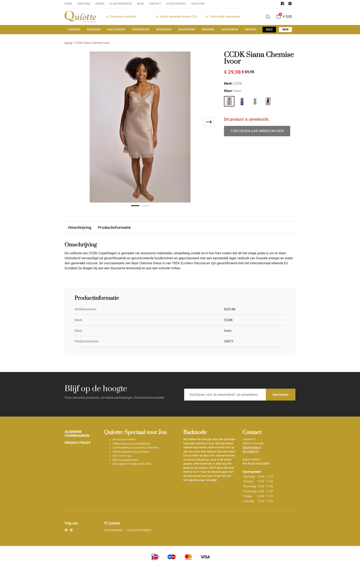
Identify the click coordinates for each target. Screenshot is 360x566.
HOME (68, 3)
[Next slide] (209, 122)
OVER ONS (83, 3)
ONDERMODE (140, 29)
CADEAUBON (229, 29)
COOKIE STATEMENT (139, 530)
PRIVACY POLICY (78, 443)
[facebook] (282, 4)
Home (68, 43)
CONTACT (155, 3)
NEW (285, 29)
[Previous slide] (71, 122)
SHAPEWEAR (186, 29)
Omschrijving (79, 227)
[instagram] (290, 4)
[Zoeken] (267, 16)
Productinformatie (114, 227)
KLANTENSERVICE (120, 3)
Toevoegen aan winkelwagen (257, 131)
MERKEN (250, 29)
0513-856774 (251, 451)
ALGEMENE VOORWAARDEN (77, 433)
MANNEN (208, 29)
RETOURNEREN (113, 530)
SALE (269, 29)
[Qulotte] (80, 17)
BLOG (140, 3)
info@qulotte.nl (252, 447)
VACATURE (198, 3)
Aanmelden (280, 395)
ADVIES (99, 3)
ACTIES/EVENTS (176, 3)
